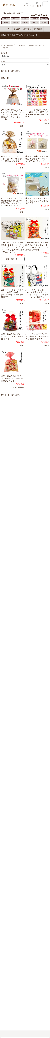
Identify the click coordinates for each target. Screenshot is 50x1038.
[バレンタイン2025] (37, 228)
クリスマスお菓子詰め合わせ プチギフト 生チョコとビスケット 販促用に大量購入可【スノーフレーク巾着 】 (12, 114)
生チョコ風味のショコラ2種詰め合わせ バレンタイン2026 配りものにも (36, 158)
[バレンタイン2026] (37, 142)
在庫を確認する (11, 259)
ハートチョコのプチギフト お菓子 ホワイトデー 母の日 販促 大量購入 (37, 336)
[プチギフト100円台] (37, 95)
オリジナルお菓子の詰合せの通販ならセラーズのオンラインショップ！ (23, 45)
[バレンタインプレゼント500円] (13, 275)
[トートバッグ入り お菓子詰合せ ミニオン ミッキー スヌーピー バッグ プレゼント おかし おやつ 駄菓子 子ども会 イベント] (13, 228)
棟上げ (15, 19)
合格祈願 (25, 22)
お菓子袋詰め (44, 19)
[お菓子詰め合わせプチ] (13, 320)
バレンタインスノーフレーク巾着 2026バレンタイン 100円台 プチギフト (12, 158)
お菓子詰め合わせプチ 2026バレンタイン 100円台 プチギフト (12, 336)
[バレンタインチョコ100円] (13, 142)
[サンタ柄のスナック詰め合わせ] (13, 95)
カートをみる (36, 6)
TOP (9, 29)
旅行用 (44, 22)
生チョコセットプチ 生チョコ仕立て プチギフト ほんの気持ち (36, 200)
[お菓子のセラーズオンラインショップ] (8, 5)
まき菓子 (25, 19)
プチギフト (34, 22)
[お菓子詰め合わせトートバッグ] (37, 275)
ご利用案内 (38, 29)
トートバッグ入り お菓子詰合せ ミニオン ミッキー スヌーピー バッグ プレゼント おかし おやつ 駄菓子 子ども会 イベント (13, 247)
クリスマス (34, 19)
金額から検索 (32, 35)
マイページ (27, 6)
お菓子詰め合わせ (19, 35)
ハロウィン (5, 19)
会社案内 (17, 29)
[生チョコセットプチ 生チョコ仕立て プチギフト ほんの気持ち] (37, 184)
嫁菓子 (6, 22)
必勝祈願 (15, 22)
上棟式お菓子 (6, 35)
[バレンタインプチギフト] (13, 184)
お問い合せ (27, 29)
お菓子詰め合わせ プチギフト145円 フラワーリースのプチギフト (12, 378)
